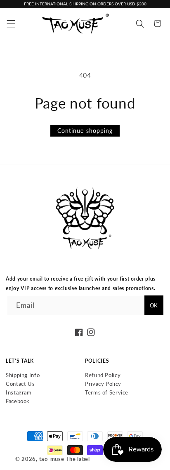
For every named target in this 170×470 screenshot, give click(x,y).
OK (154, 305)
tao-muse (51, 459)
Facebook (18, 401)
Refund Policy (102, 375)
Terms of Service (106, 392)
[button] (10, 23)
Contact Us (20, 383)
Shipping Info (23, 375)
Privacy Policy (103, 383)
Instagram (19, 392)
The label (78, 459)
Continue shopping (85, 130)
